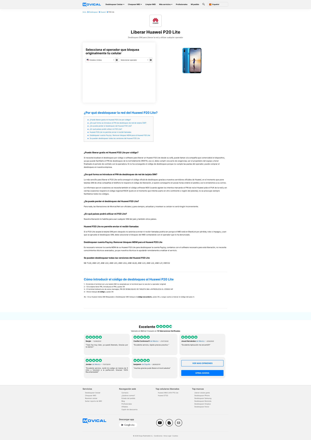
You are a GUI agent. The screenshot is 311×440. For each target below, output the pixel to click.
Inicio (84, 12)
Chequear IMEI (134, 4)
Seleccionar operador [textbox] (129, 60)
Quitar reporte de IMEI (93, 401)
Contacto (124, 393)
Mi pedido (195, 4)
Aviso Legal (167, 436)
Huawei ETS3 (163, 395)
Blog (123, 401)
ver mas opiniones (202, 363)
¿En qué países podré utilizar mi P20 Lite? (106, 129)
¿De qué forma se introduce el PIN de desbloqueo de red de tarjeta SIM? (118, 123)
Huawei (103, 12)
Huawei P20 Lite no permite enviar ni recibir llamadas (110, 132)
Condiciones (158, 436)
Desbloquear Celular (114, 4)
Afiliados (124, 407)
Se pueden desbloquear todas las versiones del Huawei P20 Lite (115, 138)
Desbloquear (93, 12)
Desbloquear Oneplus (202, 404)
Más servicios (165, 4)
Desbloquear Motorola (202, 401)
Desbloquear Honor (201, 407)
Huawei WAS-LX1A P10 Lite (168, 393)
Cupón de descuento (129, 409)
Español (215, 4)
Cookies (175, 436)
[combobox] (100, 60)
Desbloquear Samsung (202, 398)
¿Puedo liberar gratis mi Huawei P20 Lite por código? (110, 120)
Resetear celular (91, 398)
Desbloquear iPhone (202, 395)
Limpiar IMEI (150, 4)
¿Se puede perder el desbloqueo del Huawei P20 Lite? (111, 126)
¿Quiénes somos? (128, 395)
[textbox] (100, 60)
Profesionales (181, 4)
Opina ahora (202, 373)
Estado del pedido (128, 398)
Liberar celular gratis (202, 393)
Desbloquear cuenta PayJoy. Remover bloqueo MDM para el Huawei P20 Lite (120, 135)
